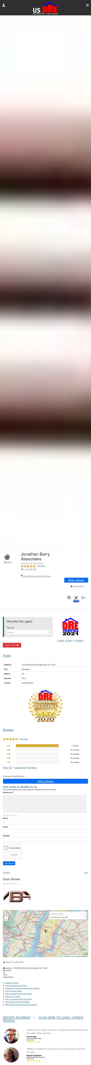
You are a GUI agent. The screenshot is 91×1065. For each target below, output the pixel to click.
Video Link (30, 1040)
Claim (9, 562)
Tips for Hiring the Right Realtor (17, 1002)
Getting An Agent (11, 983)
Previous (6, 872)
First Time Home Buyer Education (18, 999)
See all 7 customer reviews (20, 767)
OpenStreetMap (75, 956)
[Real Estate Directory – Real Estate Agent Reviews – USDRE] (45, 8)
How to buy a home (12, 996)
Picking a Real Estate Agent (16, 985)
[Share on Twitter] (76, 598)
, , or (70, 640)
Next (86, 872)
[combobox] (28, 632)
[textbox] (28, 632)
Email (6, 827)
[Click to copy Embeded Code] (76, 600)
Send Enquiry (79, 586)
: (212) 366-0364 (29, 569)
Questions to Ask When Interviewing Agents (22, 988)
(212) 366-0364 (17, 962)
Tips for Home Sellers (13, 991)
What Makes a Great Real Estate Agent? (21, 1004)
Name (6, 818)
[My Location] (67, 917)
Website (6, 835)
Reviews (8, 730)
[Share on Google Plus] (83, 598)
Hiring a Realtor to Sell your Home (18, 993)
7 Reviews (41, 566)
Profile (7, 655)
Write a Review (76, 580)
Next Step (10, 645)
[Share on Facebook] (69, 598)
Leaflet (61, 956)
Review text (8, 792)
